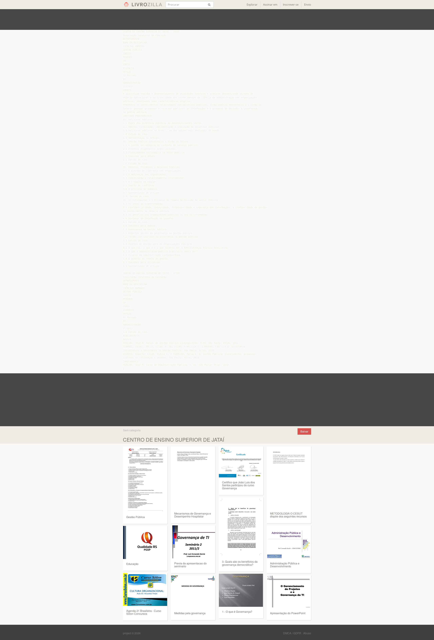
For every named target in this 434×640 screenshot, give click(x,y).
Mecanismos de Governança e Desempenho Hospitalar (192, 514)
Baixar (304, 431)
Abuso (307, 633)
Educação (132, 564)
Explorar (252, 4)
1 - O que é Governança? (237, 612)
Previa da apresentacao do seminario (190, 564)
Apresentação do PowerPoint (287, 613)
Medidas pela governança (189, 613)
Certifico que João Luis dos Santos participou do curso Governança (238, 485)
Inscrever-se (291, 4)
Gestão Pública (135, 517)
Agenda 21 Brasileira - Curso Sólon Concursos (143, 612)
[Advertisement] (217, 19)
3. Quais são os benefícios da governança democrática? (240, 563)
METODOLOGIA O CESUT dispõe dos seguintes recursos (288, 514)
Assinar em (270, 4)
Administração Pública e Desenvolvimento (284, 564)
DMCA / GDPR (292, 633)
